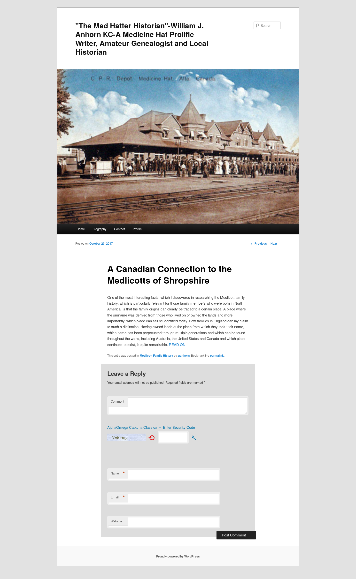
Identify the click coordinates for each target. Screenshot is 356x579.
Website (116, 521)
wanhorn (184, 355)
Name (118, 473)
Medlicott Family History (156, 355)
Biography (100, 228)
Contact (119, 228)
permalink (217, 355)
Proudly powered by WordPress (178, 556)
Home (81, 228)
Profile (137, 228)
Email (118, 497)
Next (276, 243)
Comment (117, 401)
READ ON (177, 344)
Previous (259, 243)
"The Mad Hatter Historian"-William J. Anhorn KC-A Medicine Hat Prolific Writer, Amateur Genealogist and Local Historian (141, 38)
